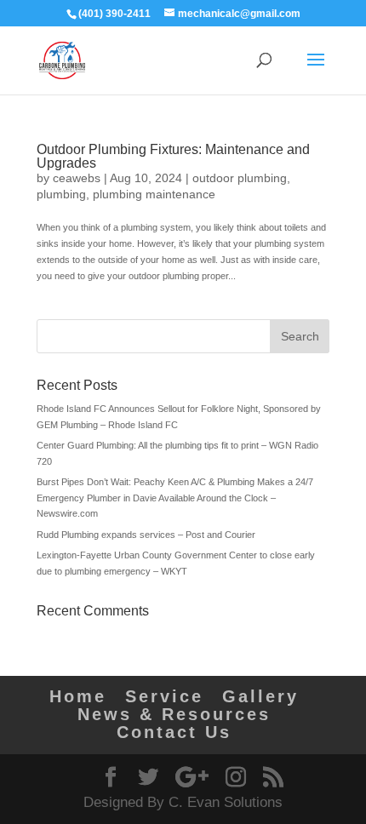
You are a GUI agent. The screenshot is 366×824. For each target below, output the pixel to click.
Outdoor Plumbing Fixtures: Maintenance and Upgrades (173, 156)
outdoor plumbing (239, 178)
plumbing (61, 194)
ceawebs (76, 178)
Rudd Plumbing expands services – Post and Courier (146, 534)
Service (164, 696)
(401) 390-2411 (114, 14)
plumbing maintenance (154, 194)
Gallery (260, 696)
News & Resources (174, 714)
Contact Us (174, 732)
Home (77, 696)
